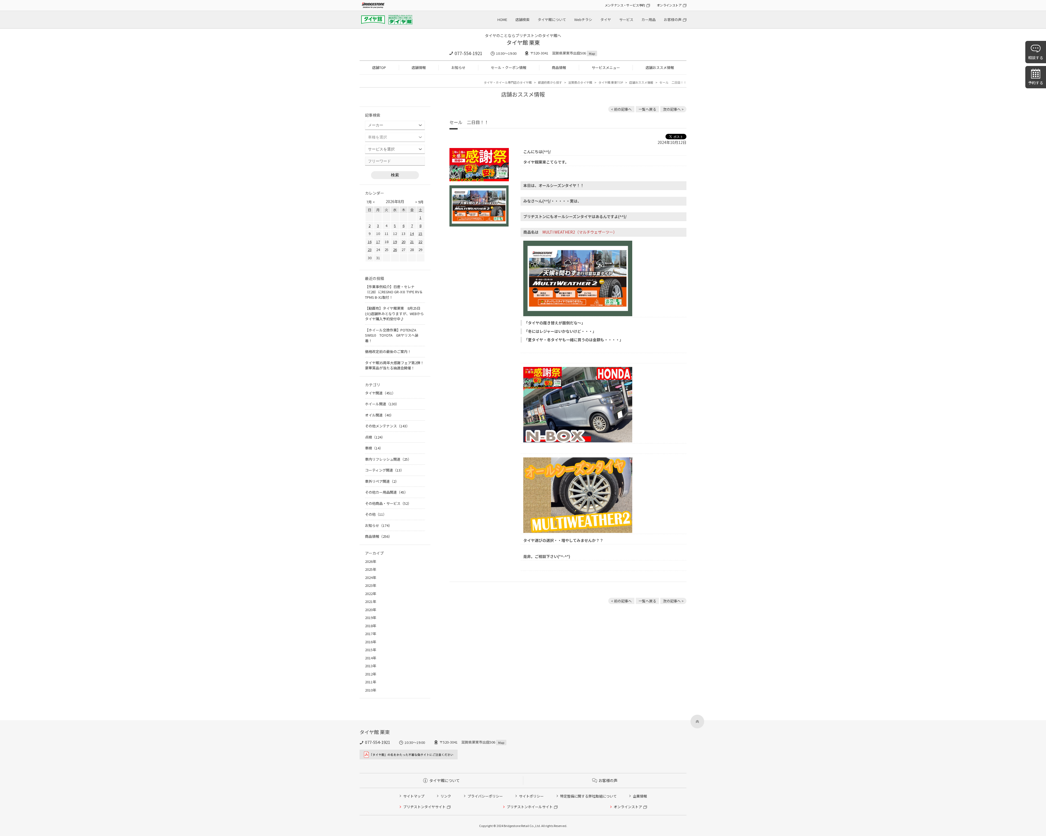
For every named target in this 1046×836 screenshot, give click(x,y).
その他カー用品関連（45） (386, 492)
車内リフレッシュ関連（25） (388, 459)
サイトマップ (413, 796)
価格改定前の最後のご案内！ (388, 351)
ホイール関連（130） (382, 403)
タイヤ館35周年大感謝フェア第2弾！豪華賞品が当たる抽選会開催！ (394, 365)
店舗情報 (419, 67)
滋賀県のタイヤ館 (580, 82)
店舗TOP (379, 67)
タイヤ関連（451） (380, 393)
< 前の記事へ (621, 109)
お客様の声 (673, 19)
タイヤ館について (552, 19)
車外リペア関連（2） (382, 481)
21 (412, 241)
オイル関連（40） (379, 415)
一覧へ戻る (647, 109)
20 (403, 241)
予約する (1035, 82)
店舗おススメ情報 (660, 67)
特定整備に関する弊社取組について (588, 796)
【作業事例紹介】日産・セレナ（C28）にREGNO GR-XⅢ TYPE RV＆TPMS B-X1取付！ (394, 292)
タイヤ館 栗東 (523, 42)
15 (420, 233)
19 (395, 241)
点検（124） (375, 437)
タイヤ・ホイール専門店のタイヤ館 (508, 82)
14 (412, 233)
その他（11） (376, 514)
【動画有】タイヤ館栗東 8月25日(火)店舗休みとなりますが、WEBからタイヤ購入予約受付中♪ (394, 313)
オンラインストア (669, 5)
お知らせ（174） (378, 525)
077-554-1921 (468, 53)
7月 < (370, 201)
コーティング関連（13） (384, 470)
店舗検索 (522, 19)
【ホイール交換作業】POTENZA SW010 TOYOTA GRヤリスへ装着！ (392, 335)
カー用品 (648, 19)
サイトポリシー (531, 796)
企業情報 (640, 796)
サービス (626, 19)
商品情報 (559, 67)
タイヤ (605, 19)
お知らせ (458, 67)
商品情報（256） (378, 536)
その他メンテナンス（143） (387, 425)
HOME (502, 19)
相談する (1035, 57)
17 (378, 241)
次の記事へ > (673, 109)
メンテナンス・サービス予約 (625, 5)
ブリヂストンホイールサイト (530, 806)
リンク (445, 796)
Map (592, 53)
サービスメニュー (606, 67)
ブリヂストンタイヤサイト (424, 806)
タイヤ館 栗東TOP (610, 82)
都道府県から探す (550, 82)
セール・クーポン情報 (508, 67)
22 (420, 241)
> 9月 (419, 201)
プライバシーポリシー (485, 796)
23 (370, 249)
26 (395, 249)
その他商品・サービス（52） (388, 503)
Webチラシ (583, 19)
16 (370, 241)
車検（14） (374, 448)
